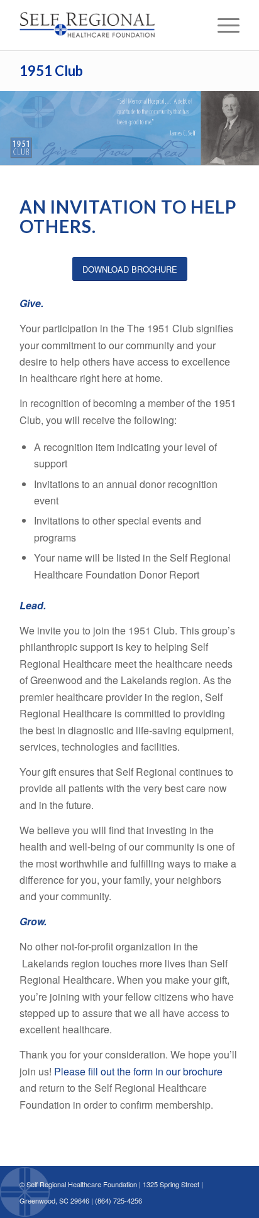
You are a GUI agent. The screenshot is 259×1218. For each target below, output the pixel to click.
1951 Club (51, 70)
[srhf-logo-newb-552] (107, 25)
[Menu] (222, 25)
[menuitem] (222, 25)
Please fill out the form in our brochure (138, 1071)
